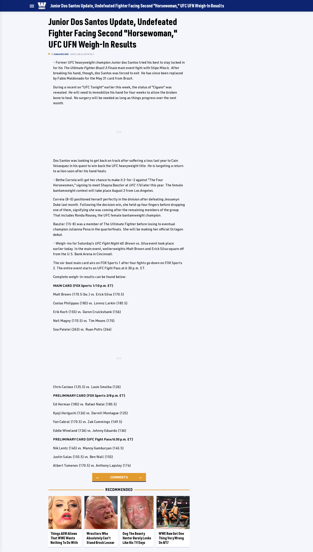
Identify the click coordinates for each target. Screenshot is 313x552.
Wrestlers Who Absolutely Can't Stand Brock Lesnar (100, 538)
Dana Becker (61, 54)
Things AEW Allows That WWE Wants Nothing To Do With (64, 538)
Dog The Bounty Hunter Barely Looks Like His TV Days (137, 538)
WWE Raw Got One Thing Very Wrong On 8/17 (171, 538)
